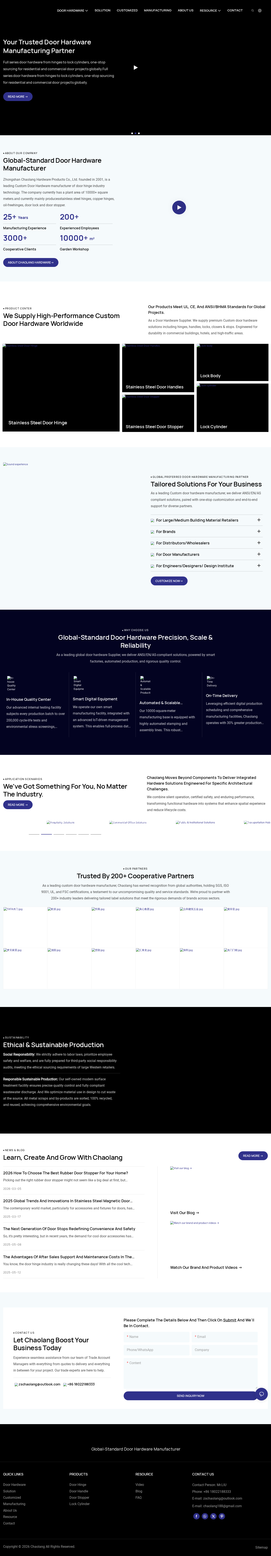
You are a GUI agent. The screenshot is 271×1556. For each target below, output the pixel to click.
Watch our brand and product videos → (206, 1267)
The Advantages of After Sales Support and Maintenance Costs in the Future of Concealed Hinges (67, 1257)
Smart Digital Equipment (95, 698)
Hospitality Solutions (52, 821)
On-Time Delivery (222, 695)
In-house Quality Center (28, 699)
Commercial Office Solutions (127, 821)
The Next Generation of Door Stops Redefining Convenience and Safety (69, 1228)
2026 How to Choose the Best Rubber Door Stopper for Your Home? (65, 1172)
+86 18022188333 (80, 1384)
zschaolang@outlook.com (39, 1384)
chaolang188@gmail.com (222, 1506)
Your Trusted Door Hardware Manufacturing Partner (47, 46)
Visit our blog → (184, 1212)
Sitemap (261, 1547)
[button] (132, 133)
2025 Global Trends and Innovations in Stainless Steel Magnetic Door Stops (66, 1201)
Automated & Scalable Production (160, 703)
